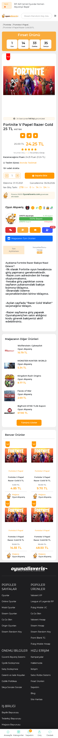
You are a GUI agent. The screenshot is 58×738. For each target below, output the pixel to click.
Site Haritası (36, 699)
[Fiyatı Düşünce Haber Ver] (35, 135)
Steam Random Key (12, 631)
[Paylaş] (29, 135)
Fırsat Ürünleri (37, 681)
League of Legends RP (42, 601)
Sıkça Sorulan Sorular (12, 687)
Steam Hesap (37, 625)
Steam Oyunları (9, 613)
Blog (33, 693)
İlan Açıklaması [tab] (14, 250)
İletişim (34, 669)
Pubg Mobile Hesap (40, 644)
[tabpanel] (29, 292)
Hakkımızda (36, 663)
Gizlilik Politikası (9, 681)
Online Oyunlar (9, 601)
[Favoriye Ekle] (22, 135)
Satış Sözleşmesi (10, 669)
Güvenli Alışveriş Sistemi (13, 657)
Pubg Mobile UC (39, 607)
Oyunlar (5, 595)
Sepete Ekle (40, 175)
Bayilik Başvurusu (10, 712)
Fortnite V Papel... (22, 25)
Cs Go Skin (7, 619)
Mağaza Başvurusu (11, 724)
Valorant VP (36, 595)
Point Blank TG (38, 638)
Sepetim (35, 687)
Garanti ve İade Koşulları (13, 675)
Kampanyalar (37, 657)
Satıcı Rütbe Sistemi (41, 675)
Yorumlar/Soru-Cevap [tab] (40, 250)
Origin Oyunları (9, 625)
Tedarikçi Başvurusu (11, 718)
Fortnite (7, 25)
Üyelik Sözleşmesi (10, 663)
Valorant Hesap (38, 619)
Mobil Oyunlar (8, 607)
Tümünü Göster (29, 422)
